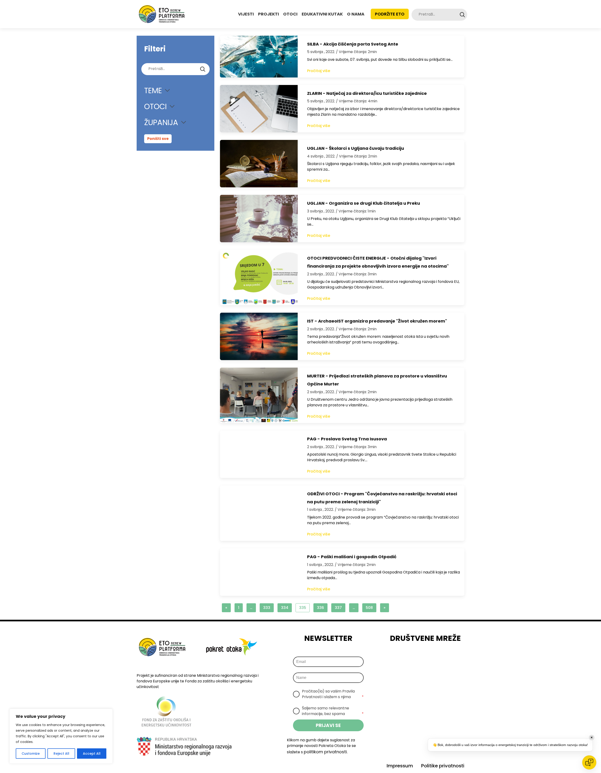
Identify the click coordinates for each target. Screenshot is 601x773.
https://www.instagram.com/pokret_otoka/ (419, 656)
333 (266, 607)
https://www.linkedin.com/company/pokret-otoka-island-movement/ (432, 656)
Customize (31, 753)
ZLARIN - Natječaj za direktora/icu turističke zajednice (367, 93)
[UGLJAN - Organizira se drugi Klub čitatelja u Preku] (259, 218)
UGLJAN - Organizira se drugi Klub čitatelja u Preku (363, 203)
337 (338, 607)
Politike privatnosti (442, 765)
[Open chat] (589, 762)
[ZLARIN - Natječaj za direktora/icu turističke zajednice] (259, 108)
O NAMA (355, 14)
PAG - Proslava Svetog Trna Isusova (347, 439)
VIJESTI (246, 14)
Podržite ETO (390, 14)
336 (320, 607)
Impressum (400, 765)
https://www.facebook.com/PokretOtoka (406, 656)
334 (284, 607)
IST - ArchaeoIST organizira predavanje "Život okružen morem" (377, 321)
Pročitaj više (318, 70)
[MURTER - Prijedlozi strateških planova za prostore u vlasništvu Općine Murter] (259, 395)
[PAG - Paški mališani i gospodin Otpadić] (259, 572)
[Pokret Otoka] (162, 14)
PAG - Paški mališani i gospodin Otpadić (352, 557)
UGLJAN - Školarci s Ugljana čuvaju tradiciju (355, 148)
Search (462, 15)
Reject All (61, 753)
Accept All (91, 753)
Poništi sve (158, 138)
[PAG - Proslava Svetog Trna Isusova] (259, 454)
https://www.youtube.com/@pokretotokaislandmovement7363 (445, 656)
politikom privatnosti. (325, 752)
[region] (61, 736)
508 (369, 607)
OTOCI (290, 14)
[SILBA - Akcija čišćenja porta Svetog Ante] (259, 56)
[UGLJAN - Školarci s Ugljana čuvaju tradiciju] (259, 163)
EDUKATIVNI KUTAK (322, 14)
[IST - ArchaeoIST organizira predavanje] (259, 336)
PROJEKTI (268, 14)
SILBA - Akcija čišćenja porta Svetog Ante (352, 44)
